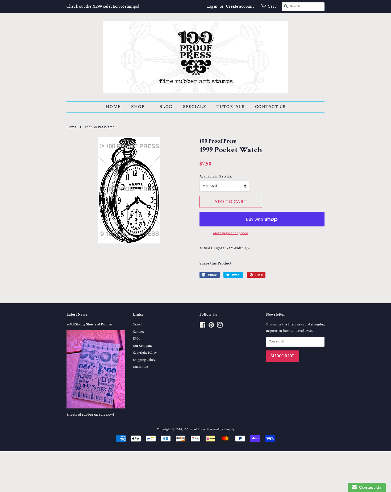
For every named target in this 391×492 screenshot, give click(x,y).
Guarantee (140, 367)
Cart (272, 6)
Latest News (76, 314)
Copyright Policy (145, 353)
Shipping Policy (144, 360)
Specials (194, 106)
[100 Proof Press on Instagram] (220, 326)
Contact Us (270, 106)
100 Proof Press (194, 429)
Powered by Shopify (220, 429)
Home (113, 106)
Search (138, 324)
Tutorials (231, 106)
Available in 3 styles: (215, 176)
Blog (166, 106)
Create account (240, 6)
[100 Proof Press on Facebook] (202, 326)
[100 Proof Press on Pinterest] (211, 326)
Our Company (142, 346)
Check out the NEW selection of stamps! (102, 6)
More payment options (230, 233)
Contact (138, 332)
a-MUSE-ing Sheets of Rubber (89, 324)
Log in (211, 6)
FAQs (136, 339)
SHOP (138, 106)
